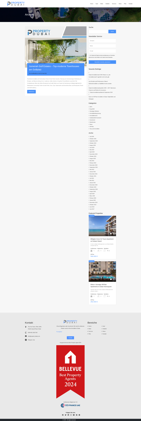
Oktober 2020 (93, 187)
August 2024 (93, 145)
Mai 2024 (92, 149)
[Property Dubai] (16, 5)
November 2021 (93, 173)
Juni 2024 (92, 147)
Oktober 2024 (93, 143)
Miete (101, 3)
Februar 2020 (93, 198)
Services (114, 3)
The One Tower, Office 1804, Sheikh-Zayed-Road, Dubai (35, 328)
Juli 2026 (92, 136)
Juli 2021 (92, 178)
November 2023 (93, 154)
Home (91, 3)
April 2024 (92, 152)
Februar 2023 (93, 163)
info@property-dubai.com (34, 336)
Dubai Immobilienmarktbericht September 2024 (101, 92)
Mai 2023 (92, 160)
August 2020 (93, 191)
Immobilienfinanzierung (95, 113)
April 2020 (92, 193)
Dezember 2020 (93, 184)
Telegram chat (31, 339)
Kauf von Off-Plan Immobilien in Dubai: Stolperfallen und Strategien (102, 98)
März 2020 (92, 195)
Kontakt (130, 3)
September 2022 (94, 167)
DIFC (91, 106)
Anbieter (107, 3)
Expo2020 (92, 109)
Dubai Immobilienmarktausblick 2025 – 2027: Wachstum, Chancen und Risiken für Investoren (102, 89)
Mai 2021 (92, 180)
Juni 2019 (92, 206)
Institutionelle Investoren (95, 117)
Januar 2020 (93, 200)
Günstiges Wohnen (94, 111)
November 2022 (93, 165)
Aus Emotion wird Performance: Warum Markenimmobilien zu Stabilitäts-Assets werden (100, 82)
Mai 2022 (92, 169)
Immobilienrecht (93, 115)
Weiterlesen (31, 91)
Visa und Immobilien (94, 128)
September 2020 (94, 189)
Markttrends (92, 122)
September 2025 (94, 141)
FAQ (125, 3)
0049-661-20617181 (32, 332)
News (120, 3)
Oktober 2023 (93, 156)
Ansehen (102, 232)
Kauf (97, 3)
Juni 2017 (92, 209)
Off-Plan (92, 126)
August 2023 (93, 158)
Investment (92, 120)
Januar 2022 (93, 171)
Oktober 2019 (93, 204)
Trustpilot (59, 331)
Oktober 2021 (93, 176)
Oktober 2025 (93, 138)
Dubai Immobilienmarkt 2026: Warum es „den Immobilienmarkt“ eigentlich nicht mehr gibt (99, 76)
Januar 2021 (93, 182)
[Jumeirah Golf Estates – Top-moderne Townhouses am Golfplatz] (56, 47)
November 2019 (93, 202)
